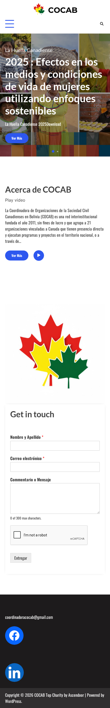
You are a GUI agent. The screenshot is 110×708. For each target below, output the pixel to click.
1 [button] (53, 151)
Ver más (17, 138)
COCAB (63, 10)
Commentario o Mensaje (30, 479)
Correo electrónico (27, 458)
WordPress (13, 701)
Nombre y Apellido (26, 437)
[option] (55, 95)
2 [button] (57, 151)
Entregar (20, 558)
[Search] (101, 23)
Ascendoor (76, 695)
